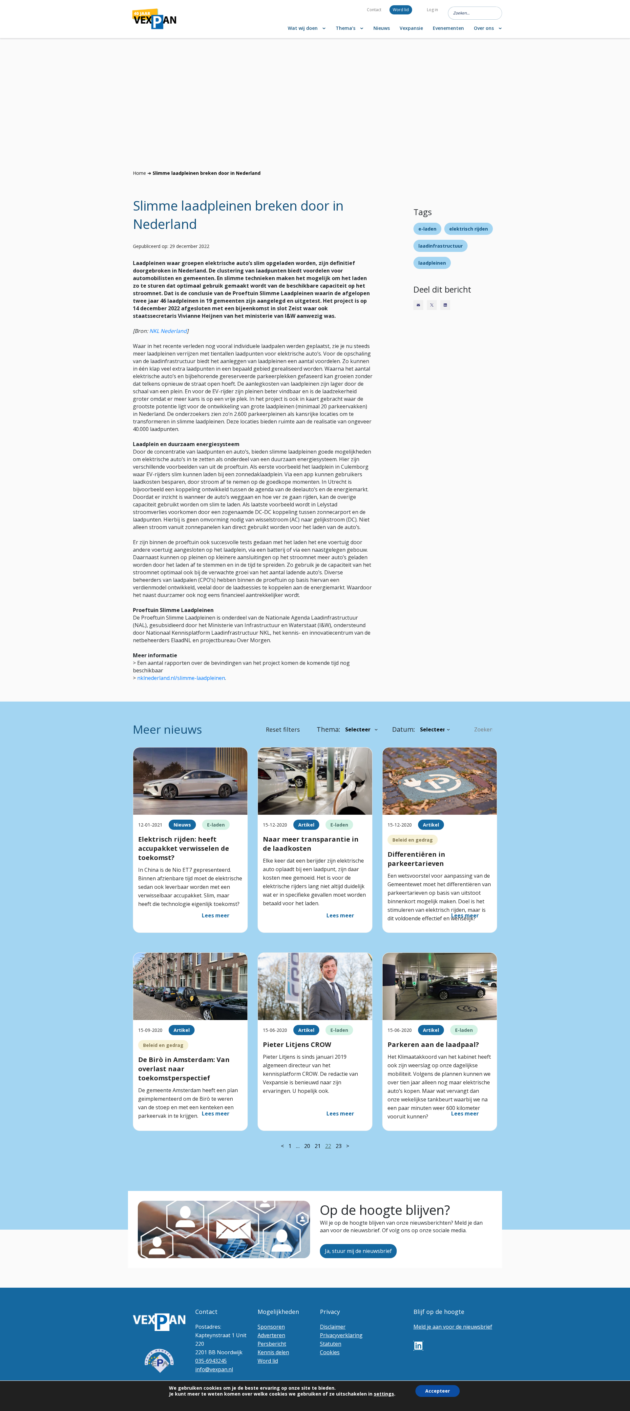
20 (307, 1146)
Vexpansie (411, 28)
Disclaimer (333, 1326)
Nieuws (381, 28)
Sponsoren (271, 1326)
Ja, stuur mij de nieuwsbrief (358, 1251)
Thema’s (345, 28)
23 (339, 1146)
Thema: (328, 729)
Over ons (484, 28)
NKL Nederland (168, 331)
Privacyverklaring (341, 1335)
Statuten (330, 1343)
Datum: (403, 729)
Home (139, 173)
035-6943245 (211, 1360)
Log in (432, 9)
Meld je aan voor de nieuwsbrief (452, 1326)
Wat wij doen (303, 28)
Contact (374, 9)
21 (318, 1146)
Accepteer (437, 1391)
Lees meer (215, 915)
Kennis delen (273, 1352)
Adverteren (271, 1335)
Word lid (401, 9)
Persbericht (272, 1343)
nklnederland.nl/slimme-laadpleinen (181, 678)
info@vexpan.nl (214, 1369)
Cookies (330, 1352)
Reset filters (283, 729)
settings (384, 1394)
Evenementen (448, 28)
